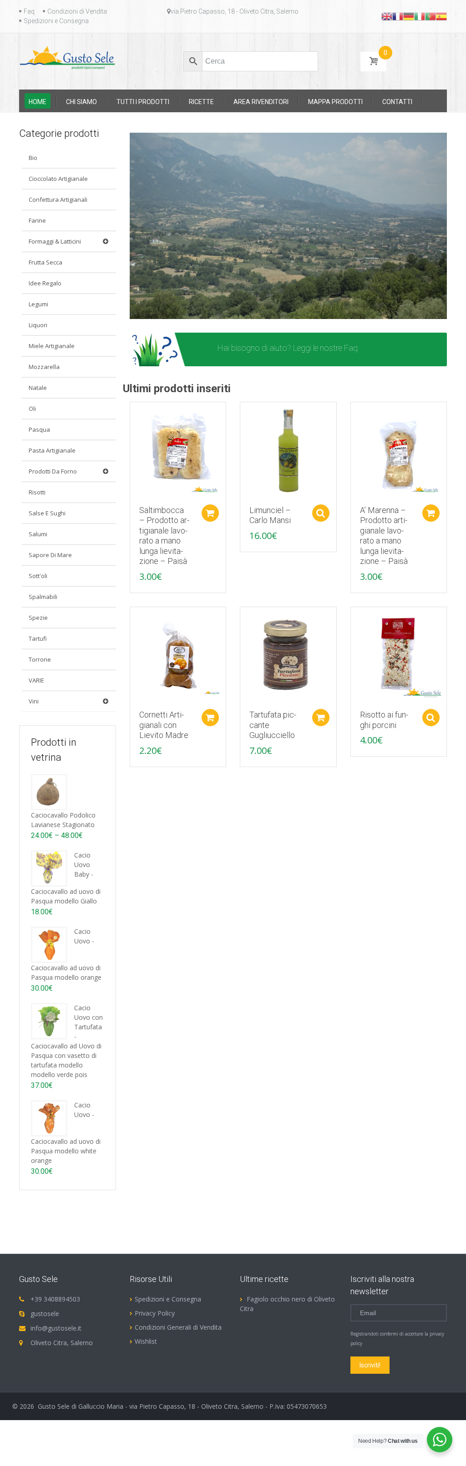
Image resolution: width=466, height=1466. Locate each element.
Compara (132, 413)
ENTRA (389, 349)
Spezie (38, 617)
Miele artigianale (52, 346)
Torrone (40, 659)
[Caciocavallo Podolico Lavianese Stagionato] (49, 791)
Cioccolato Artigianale (58, 179)
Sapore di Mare (50, 555)
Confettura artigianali (58, 199)
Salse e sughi (47, 513)
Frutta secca (45, 262)
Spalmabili (43, 597)
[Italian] (419, 16)
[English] (386, 16)
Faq (29, 11)
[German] (408, 16)
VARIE (36, 680)
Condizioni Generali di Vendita (178, 1327)
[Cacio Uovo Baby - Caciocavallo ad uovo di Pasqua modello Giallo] (49, 867)
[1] (137, 311)
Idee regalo (45, 283)
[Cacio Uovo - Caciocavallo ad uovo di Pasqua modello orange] (49, 944)
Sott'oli (38, 576)
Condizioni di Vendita (77, 11)
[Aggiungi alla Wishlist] (132, 429)
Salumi (38, 534)
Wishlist (146, 1341)
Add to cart (210, 513)
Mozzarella (44, 367)
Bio (33, 158)
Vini (34, 701)
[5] (172, 311)
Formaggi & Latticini (55, 241)
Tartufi (38, 638)
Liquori (38, 325)
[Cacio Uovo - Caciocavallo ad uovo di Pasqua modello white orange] (49, 1117)
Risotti (37, 492)
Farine (37, 220)
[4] (163, 311)
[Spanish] (441, 16)
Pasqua (39, 429)
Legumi (38, 304)
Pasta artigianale (52, 450)
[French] (397, 16)
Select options (320, 513)
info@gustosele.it (55, 1328)
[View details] (178, 449)
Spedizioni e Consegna (56, 21)
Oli (32, 408)
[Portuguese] (430, 16)
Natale (38, 388)
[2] (146, 311)
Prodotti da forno (53, 471)
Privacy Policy (155, 1313)
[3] (155, 311)
